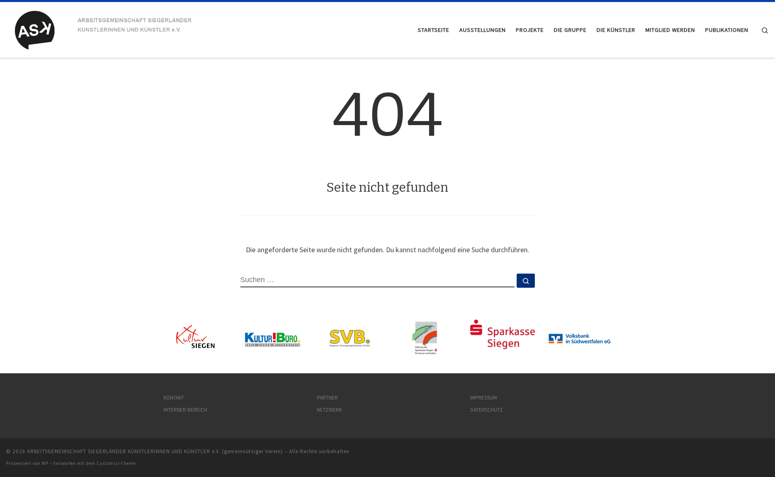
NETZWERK (329, 409)
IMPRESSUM (483, 397)
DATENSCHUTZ (486, 409)
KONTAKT (173, 397)
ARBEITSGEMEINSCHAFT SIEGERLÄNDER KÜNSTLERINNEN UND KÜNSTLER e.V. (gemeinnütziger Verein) (155, 451)
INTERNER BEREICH (185, 409)
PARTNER (327, 397)
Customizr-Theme (116, 463)
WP (45, 463)
